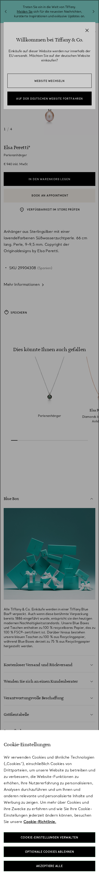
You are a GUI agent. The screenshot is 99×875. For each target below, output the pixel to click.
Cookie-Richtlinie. (39, 821)
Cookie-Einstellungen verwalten (49, 837)
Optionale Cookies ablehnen (49, 851)
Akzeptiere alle (49, 866)
